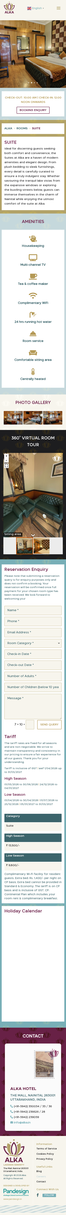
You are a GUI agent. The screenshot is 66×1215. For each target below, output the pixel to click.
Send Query (49, 724)
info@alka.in (22, 1122)
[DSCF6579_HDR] (13, 423)
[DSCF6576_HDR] (32, 423)
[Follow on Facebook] (37, 1195)
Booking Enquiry (33, 110)
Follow (49, 1195)
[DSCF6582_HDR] (52, 423)
